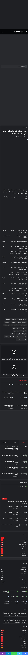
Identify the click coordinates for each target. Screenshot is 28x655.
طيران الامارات (6, 622)
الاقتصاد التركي (21, 322)
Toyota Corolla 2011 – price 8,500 (10, 455)
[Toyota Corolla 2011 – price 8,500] (23, 457)
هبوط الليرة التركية (21, 339)
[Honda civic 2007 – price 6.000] (21, 387)
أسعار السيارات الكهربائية (22, 613)
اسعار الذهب (24, 615)
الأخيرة (14, 442)
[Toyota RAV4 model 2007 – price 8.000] (23, 475)
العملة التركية (22, 325)
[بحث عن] (26, 32)
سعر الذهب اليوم (17, 620)
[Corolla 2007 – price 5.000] (21, 400)
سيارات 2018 (24, 622)
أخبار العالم (24, 555)
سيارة (12, 622)
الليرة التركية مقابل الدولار (19, 328)
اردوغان (14, 319)
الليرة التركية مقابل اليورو (19, 331)
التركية (6, 322)
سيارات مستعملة (22, 544)
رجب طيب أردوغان (20, 336)
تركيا (13, 333)
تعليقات (4, 442)
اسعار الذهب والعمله (22, 617)
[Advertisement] (14, 15)
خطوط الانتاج (23, 553)
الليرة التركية (7, 325)
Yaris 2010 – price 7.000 (7, 392)
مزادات (24, 540)
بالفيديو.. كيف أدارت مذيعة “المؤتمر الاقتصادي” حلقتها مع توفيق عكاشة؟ (11, 447)
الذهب (5, 617)
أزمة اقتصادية (22, 319)
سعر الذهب (24, 620)
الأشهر (23, 442)
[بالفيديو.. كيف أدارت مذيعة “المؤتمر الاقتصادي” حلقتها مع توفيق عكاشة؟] (23, 450)
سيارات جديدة (17, 622)
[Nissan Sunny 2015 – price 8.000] (7, 400)
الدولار (9, 617)
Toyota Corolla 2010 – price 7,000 (9, 525)
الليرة (14, 325)
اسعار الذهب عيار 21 (8, 615)
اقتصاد (7, 319)
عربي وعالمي (23, 548)
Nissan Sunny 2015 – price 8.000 (18, 66)
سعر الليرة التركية (9, 336)
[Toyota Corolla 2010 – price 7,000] (23, 526)
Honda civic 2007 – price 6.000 (21, 392)
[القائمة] (1, 32)
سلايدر (25, 542)
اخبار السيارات (23, 546)
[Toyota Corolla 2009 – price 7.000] (23, 463)
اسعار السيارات (14, 617)
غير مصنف (24, 537)
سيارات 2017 (6, 620)
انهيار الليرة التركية (21, 333)
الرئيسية (24, 127)
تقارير (25, 550)
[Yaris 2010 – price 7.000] (7, 387)
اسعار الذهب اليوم (17, 615)
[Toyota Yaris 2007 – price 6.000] (14, 593)
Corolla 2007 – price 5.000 (22, 406)
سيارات (11, 620)
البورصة (13, 322)
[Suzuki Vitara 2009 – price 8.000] (14, 603)
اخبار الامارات (13, 613)
